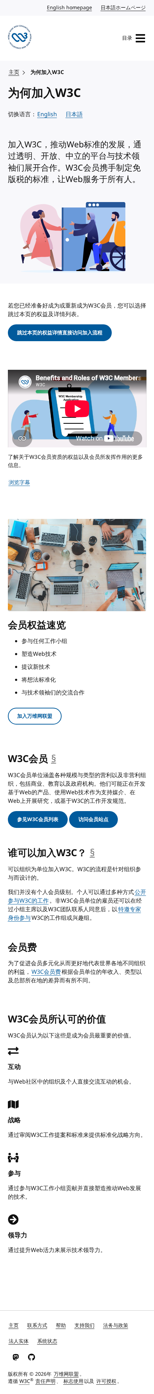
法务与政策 (115, 1325)
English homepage (70, 7)
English (47, 114)
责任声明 (45, 1381)
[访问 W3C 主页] (20, 38)
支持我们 (84, 1325)
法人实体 (19, 1341)
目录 (127, 38)
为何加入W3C (47, 72)
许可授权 (106, 1381)
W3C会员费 (46, 972)
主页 (14, 72)
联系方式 (37, 1325)
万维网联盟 (66, 1374)
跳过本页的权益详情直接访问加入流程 (59, 333)
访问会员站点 (93, 819)
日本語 (74, 114)
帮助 (61, 1325)
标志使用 (73, 1381)
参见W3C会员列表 (37, 819)
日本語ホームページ (123, 7)
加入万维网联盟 (34, 716)
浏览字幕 (20, 482)
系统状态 (47, 1341)
